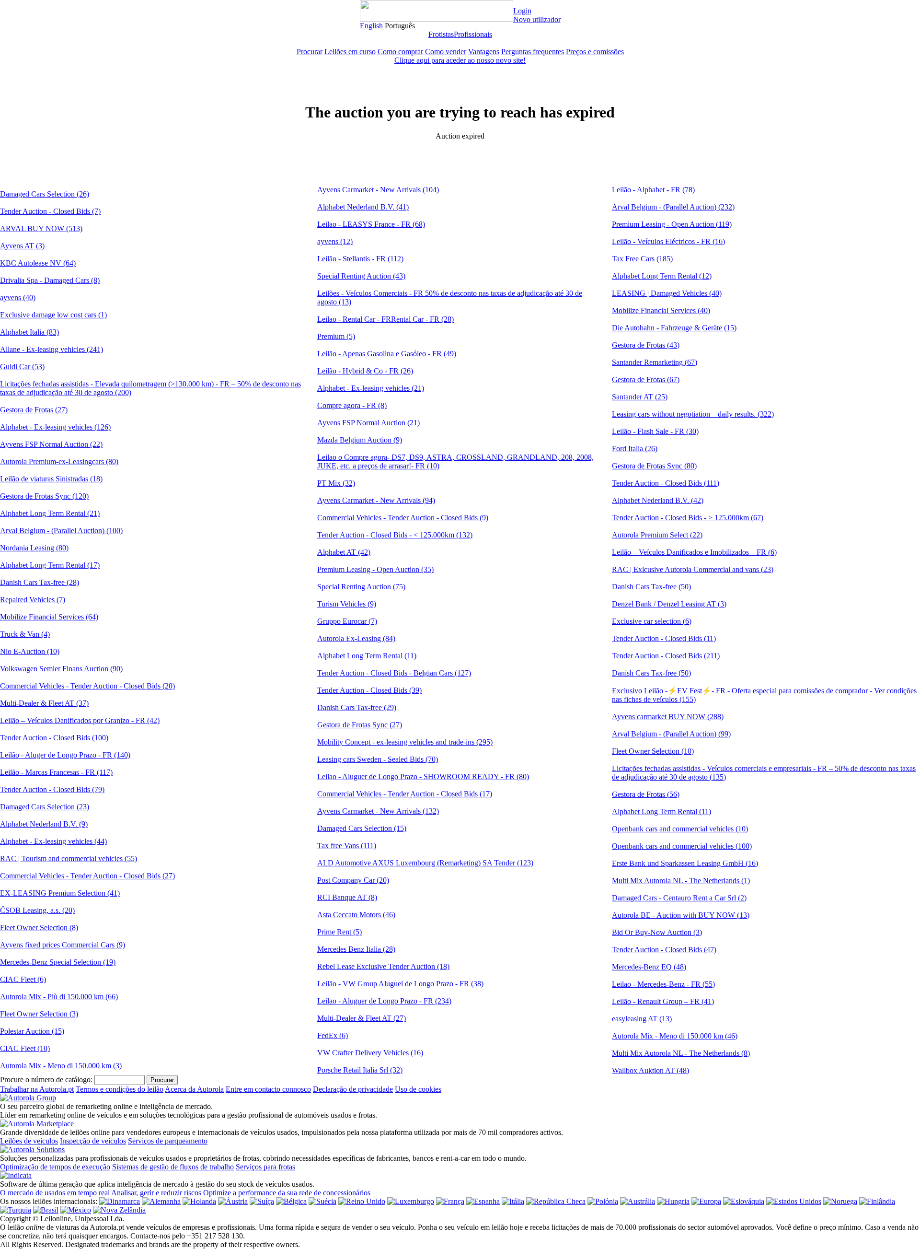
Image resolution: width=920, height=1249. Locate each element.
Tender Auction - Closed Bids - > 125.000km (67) (687, 518)
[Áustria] (233, 1201)
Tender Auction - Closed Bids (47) (664, 950)
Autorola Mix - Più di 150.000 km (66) (59, 996)
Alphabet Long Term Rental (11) (366, 656)
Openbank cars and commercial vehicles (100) (682, 846)
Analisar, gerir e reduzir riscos (156, 1193)
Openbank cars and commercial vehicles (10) (680, 829)
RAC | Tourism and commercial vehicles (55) (68, 858)
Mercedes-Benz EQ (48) (649, 967)
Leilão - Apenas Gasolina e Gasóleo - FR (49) (386, 354)
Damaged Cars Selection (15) (361, 828)
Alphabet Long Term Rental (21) (50, 513)
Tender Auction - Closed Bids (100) (54, 738)
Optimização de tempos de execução (55, 1167)
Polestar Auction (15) (32, 1031)
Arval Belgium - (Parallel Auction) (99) (671, 734)
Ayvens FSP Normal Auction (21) (368, 423)
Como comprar (400, 51)
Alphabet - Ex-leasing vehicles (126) (55, 427)
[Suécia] (322, 1201)
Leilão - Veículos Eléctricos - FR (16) (668, 241)
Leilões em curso (350, 51)
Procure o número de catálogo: (46, 1079)
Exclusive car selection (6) (651, 621)
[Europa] (706, 1201)
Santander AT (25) (639, 397)
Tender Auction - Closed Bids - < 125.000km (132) (394, 535)
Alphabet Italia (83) (29, 332)
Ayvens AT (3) (22, 246)
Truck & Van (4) (25, 634)
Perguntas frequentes (532, 51)
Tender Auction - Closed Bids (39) (369, 690)
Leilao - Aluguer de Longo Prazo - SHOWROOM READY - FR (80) (423, 776)
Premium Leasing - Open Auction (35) (375, 569)
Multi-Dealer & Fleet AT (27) (361, 1018)
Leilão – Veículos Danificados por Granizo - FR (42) (80, 720)
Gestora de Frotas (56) (645, 794)
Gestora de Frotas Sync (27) (359, 725)
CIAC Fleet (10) (25, 1048)
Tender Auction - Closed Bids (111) (665, 483)
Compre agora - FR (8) (352, 405)
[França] (450, 1201)
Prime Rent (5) (339, 932)
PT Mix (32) (336, 483)
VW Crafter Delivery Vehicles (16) (370, 1053)
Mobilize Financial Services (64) (49, 617)
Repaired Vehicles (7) (32, 599)
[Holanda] (199, 1201)
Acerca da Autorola (194, 1089)
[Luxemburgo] (410, 1201)
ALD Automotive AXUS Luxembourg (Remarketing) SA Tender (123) (425, 863)
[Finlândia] (877, 1201)
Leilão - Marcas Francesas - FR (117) (56, 772)
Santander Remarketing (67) (654, 362)
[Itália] (513, 1201)
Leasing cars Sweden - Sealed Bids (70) (377, 759)
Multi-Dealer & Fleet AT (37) (44, 703)
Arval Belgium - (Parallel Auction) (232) (673, 207)
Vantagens (483, 51)
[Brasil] (45, 1210)
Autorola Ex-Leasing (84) (356, 638)
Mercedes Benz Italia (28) (356, 949)
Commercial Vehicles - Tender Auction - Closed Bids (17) (404, 794)
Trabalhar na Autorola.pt (37, 1089)
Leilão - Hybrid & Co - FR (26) (365, 371)
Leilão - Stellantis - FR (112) (360, 259)
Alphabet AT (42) (343, 552)
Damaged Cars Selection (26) (44, 194)
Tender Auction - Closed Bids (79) (52, 789)
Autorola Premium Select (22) (657, 535)
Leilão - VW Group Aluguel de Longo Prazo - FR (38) (400, 984)
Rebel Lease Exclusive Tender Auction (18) (383, 966)
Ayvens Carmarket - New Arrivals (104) (378, 190)
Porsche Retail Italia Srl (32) (359, 1070)
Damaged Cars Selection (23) (44, 807)
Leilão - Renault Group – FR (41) (663, 1001)
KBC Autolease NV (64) (38, 263)
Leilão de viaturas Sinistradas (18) (51, 479)
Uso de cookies (418, 1089)
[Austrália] (637, 1201)
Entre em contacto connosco (268, 1089)
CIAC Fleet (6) (23, 979)
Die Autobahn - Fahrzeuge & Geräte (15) (674, 328)
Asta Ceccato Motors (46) (356, 914)
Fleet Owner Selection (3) (39, 1014)
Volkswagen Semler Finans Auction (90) (61, 669)
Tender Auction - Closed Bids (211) (666, 656)
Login (522, 11)
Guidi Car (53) (22, 366)
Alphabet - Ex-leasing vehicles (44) (53, 841)
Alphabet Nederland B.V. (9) (44, 824)
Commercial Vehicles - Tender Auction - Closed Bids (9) (402, 518)
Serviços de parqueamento (167, 1141)
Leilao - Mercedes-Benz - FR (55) (663, 984)
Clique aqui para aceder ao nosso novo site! (460, 60)
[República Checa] (556, 1201)
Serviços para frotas (265, 1167)
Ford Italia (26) (634, 448)
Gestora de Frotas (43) (645, 345)
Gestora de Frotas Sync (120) (44, 496)
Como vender (445, 51)
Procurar (309, 51)
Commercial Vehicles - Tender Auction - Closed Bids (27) (87, 876)
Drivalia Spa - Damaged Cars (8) (50, 280)
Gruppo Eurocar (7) (347, 621)
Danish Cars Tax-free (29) (356, 707)
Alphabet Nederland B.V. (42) (657, 500)
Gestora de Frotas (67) (645, 379)
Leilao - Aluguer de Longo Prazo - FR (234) (384, 1001)
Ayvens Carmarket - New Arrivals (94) (376, 500)
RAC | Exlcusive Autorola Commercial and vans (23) (692, 569)
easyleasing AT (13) (642, 1019)
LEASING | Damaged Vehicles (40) (667, 293)
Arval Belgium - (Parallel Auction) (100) (61, 530)
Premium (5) (336, 336)
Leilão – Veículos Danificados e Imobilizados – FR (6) (694, 552)
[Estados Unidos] (793, 1201)
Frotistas (441, 34)
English (371, 26)
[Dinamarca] (119, 1201)
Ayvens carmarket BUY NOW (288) (668, 716)
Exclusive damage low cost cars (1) (53, 315)
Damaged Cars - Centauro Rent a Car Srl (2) (679, 898)
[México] (75, 1210)
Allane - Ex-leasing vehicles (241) (51, 349)
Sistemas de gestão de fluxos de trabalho (173, 1167)
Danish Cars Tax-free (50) (651, 587)
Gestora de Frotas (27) (34, 410)
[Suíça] (262, 1201)
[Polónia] (602, 1201)
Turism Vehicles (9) (346, 604)
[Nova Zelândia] (119, 1210)
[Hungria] (673, 1201)
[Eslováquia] (743, 1201)
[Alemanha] (161, 1201)
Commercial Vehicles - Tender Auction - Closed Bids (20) (87, 686)
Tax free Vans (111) (346, 845)
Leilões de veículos (29, 1141)
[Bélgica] (291, 1201)
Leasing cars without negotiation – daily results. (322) (693, 414)
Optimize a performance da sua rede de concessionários (286, 1193)
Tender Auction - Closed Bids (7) (50, 211)
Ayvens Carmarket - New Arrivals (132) (378, 811)
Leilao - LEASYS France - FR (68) (371, 224)
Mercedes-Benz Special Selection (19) (57, 962)
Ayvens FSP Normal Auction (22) (51, 444)
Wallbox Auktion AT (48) (650, 1070)
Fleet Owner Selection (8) (39, 927)
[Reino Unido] (361, 1201)
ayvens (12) (335, 241)
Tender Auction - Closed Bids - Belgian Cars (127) (394, 673)
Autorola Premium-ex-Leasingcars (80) (59, 461)
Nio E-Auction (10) (29, 651)
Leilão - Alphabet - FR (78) (653, 190)
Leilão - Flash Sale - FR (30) (655, 431)
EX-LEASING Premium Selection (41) (60, 893)
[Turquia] (15, 1210)
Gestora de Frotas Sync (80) (654, 466)
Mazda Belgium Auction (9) (359, 440)
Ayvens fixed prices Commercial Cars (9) (62, 945)
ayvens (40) (17, 297)
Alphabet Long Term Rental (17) (50, 565)
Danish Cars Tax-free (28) (39, 582)
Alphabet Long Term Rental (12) (662, 276)
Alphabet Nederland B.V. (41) (363, 207)
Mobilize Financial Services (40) (661, 310)
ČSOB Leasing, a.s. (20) (37, 910)
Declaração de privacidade (353, 1089)
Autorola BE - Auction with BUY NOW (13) (680, 915)
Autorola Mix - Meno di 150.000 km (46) (674, 1036)
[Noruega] (840, 1201)
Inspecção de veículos (93, 1141)
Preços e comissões (595, 51)
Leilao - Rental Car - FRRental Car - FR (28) (385, 319)
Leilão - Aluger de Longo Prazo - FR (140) (65, 755)
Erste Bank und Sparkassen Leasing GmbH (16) (685, 863)
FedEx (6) (332, 1035)
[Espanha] (483, 1201)
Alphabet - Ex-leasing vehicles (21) (370, 388)
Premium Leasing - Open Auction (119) (672, 224)
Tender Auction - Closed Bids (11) (664, 638)
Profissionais (473, 34)
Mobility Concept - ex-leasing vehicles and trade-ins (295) (405, 742)
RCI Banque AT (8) (347, 897)
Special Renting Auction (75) (361, 587)
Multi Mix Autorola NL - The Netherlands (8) (681, 1053)
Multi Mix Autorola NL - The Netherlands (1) (681, 880)
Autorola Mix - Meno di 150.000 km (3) (61, 1066)
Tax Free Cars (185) (642, 259)
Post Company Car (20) (353, 880)
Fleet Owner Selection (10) (653, 751)
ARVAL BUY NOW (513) (41, 228)
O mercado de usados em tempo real (55, 1193)
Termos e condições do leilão (119, 1089)
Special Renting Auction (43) (361, 276)
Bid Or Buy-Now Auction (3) (657, 932)
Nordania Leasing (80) (34, 548)
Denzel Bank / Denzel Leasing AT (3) (669, 604)
